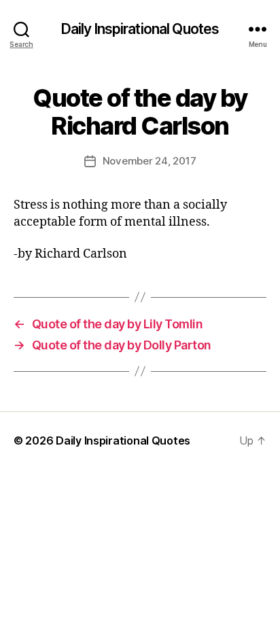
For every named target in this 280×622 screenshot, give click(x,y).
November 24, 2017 (149, 160)
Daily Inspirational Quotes (140, 29)
